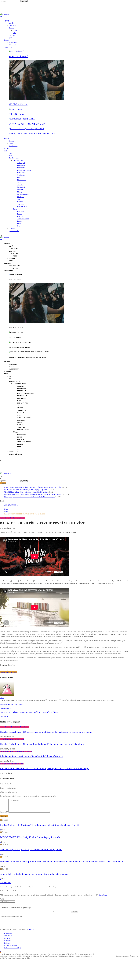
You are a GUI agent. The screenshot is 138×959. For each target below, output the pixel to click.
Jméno (3, 784)
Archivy (2, 899)
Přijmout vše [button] (134, 956)
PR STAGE (13, 672)
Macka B (20, 189)
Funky (19, 214)
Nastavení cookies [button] (122, 956)
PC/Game (12, 35)
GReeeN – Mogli (17, 114)
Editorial (11, 141)
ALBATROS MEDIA (11, 505)
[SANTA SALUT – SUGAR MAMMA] (22, 119)
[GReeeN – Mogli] (15, 109)
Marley (19, 192)
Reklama (7, 943)
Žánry (15, 209)
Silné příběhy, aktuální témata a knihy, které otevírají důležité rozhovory (34, 874)
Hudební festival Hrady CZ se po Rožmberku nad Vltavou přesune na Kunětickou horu (42, 744)
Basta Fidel (21, 165)
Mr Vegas (20, 197)
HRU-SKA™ (32, 929)
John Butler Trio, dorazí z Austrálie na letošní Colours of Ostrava (31, 756)
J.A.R (19, 182)
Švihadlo (20, 202)
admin (2, 698)
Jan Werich (103, 895)
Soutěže (7, 148)
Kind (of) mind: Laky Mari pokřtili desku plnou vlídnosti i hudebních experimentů (39, 825)
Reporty (7, 40)
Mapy (11, 153)
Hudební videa (14, 158)
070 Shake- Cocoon (18, 104)
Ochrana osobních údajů (12, 948)
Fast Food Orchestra (24, 170)
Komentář (4, 812)
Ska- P (19, 199)
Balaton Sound (5, 672)
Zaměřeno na (13, 146)
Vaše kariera (8, 936)
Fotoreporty (12, 45)
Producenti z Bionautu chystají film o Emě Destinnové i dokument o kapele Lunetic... (33, 494)
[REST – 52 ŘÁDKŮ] (16, 51)
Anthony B (21, 163)
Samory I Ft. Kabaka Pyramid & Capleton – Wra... (33, 133)
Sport (10, 38)
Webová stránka (5, 792)
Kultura (11, 28)
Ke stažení (7, 938)
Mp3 (10, 155)
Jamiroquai (21, 187)
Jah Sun (20, 185)
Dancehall (20, 211)
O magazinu (8, 933)
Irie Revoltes (21, 180)
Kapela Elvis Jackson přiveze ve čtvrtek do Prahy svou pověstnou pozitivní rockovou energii (44, 768)
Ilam (18, 177)
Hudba (15, 30)
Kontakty (7, 940)
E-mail (3, 788)
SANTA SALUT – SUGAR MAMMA (27, 124)
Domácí (11, 23)
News (11, 518)
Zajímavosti (23, 751)
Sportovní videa (14, 231)
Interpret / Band (18, 160)
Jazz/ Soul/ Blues (23, 219)
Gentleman (21, 175)
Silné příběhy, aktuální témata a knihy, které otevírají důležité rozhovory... (29, 497)
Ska (18, 226)
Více (5, 151)
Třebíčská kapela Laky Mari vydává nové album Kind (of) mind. (26, 492)
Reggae (19, 221)
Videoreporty (13, 42)
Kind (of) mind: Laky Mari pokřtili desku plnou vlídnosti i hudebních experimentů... (33, 487)
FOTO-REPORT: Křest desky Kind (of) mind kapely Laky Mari (25, 490)
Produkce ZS (13, 228)
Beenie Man (21, 168)
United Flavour (22, 206)
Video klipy (8, 47)
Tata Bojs (20, 204)
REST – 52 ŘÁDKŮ (18, 56)
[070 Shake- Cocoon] (36, 99)
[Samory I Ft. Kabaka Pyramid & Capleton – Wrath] (26, 129)
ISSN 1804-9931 (5, 883)
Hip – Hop (20, 216)
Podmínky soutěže (10, 945)
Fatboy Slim (21, 172)
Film (14, 33)
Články (6, 138)
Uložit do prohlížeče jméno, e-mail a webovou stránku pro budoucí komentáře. (29, 796)
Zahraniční (12, 25)
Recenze (11, 143)
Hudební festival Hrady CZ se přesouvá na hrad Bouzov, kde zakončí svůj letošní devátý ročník (46, 731)
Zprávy (6, 20)
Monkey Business (23, 194)
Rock (19, 223)
